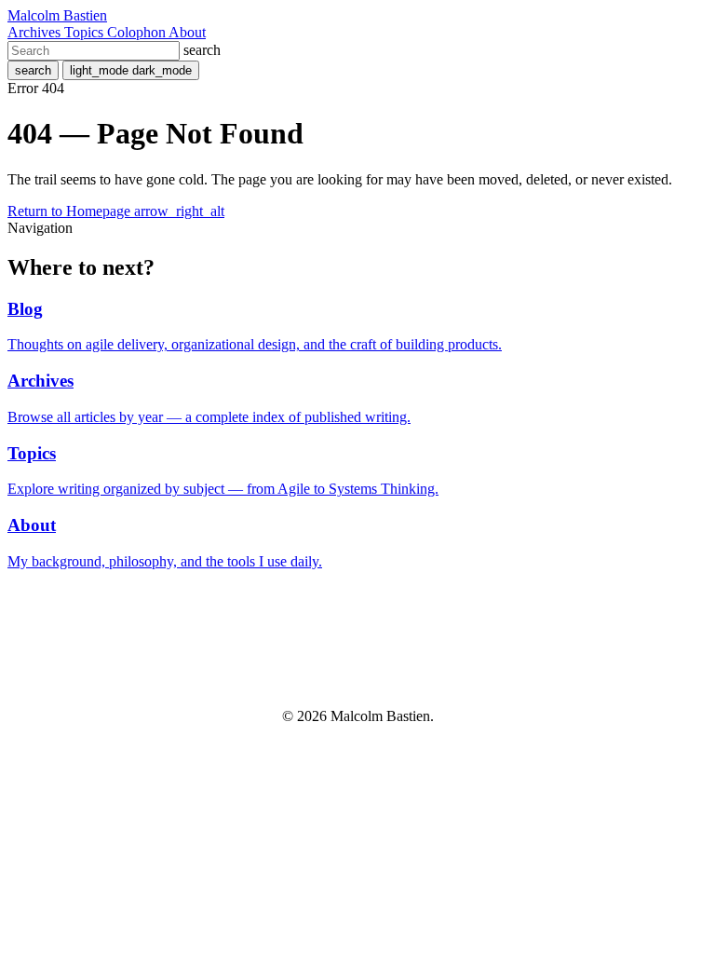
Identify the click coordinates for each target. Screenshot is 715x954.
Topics (85, 32)
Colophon (138, 32)
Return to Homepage (115, 211)
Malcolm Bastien (57, 15)
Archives (35, 32)
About (187, 32)
